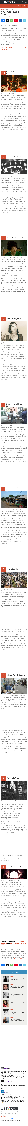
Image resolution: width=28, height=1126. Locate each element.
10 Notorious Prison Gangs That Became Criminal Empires (17, 979)
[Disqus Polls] (14, 1045)
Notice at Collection (5, 1122)
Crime (2, 9)
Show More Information (22, 2)
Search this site (26, 2)
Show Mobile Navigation (2, 2)
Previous (18, 5)
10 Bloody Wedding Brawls (17, 1002)
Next (24, 5)
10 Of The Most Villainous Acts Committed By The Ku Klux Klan (17, 1012)
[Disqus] (14, 1084)
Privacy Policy (20, 1115)
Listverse (3, 1111)
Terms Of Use (13, 1115)
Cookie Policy (3, 1116)
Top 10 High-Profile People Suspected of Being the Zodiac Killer (17, 988)
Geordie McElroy (7, 17)
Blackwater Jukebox (19, 959)
